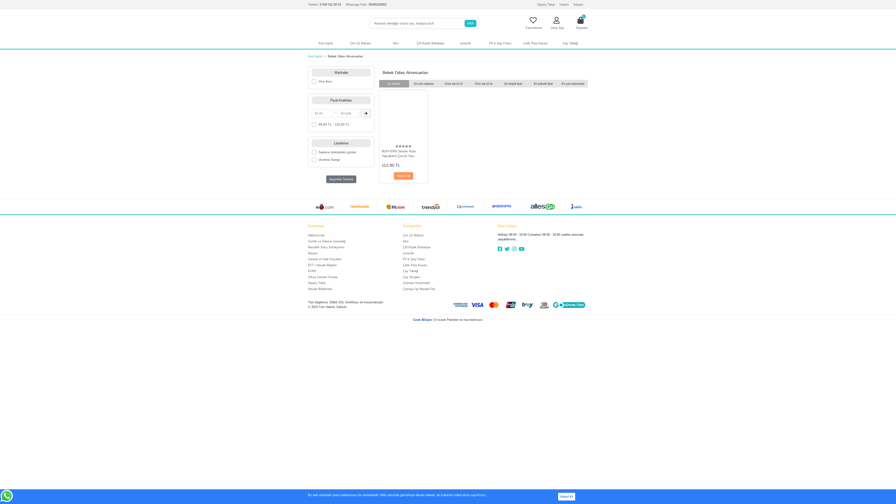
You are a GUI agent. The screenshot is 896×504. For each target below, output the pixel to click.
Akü (405, 241)
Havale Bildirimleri (320, 289)
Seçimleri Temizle (341, 179)
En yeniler (394, 83)
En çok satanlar (424, 83)
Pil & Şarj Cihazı (414, 259)
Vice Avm (325, 81)
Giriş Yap (557, 28)
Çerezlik (408, 253)
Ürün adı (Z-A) (484, 83)
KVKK (312, 271)
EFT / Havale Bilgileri (322, 265)
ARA (470, 23)
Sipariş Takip (546, 4)
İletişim (578, 4)
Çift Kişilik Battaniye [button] (430, 43)
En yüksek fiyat (543, 83)
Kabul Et (566, 496)
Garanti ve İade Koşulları (325, 259)
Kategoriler (412, 226)
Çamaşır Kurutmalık (416, 283)
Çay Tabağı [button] (570, 43)
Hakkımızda (316, 235)
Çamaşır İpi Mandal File (419, 289)
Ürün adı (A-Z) (454, 83)
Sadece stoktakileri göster (337, 152)
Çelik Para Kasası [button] (535, 43)
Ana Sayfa (325, 43)
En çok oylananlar (573, 83)
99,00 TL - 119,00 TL (334, 124)
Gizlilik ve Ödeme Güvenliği (327, 241)
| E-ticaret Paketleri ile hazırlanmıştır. (448, 320)
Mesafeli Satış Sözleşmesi (326, 247)
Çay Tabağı (410, 271)
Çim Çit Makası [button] (360, 43)
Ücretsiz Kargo (329, 159)
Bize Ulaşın (507, 226)
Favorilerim (534, 28)
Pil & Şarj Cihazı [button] (500, 43)
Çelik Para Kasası (415, 265)
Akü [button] (395, 43)
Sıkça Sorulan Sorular (323, 277)
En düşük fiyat (513, 83)
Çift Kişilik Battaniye (416, 247)
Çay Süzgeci (411, 277)
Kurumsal (316, 226)
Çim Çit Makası (413, 235)
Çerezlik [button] (465, 43)
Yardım (564, 4)
